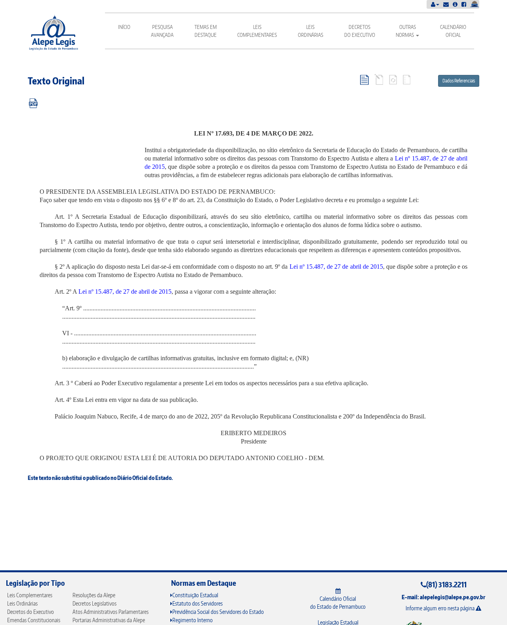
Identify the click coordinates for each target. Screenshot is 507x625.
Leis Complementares (257, 31)
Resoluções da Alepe (93, 595)
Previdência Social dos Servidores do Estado (218, 611)
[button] (435, 4)
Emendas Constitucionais (33, 620)
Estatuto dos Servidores (197, 603)
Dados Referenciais (458, 81)
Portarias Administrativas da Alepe (108, 620)
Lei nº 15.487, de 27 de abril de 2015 (336, 266)
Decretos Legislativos (94, 603)
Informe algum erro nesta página (441, 608)
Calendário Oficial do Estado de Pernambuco (338, 602)
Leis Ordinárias (310, 31)
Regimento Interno (192, 620)
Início (124, 27)
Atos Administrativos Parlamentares (110, 611)
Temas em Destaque (205, 31)
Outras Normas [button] (406, 31)
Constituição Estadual (195, 595)
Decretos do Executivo (359, 31)
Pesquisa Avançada (162, 31)
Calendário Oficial (453, 31)
